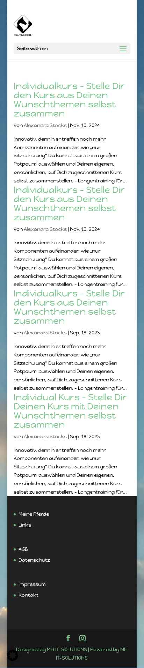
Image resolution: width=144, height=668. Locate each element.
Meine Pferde (34, 514)
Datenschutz (34, 560)
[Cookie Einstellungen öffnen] (12, 659)
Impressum (32, 584)
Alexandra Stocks (45, 125)
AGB (23, 549)
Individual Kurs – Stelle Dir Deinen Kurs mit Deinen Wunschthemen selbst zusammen (70, 411)
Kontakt (28, 595)
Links (25, 525)
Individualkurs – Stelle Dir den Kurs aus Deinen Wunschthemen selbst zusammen (69, 99)
